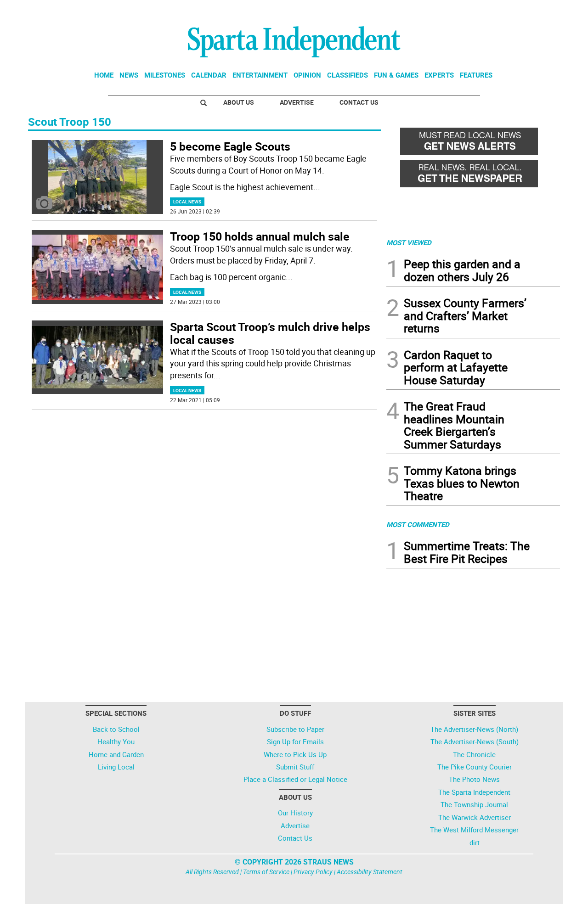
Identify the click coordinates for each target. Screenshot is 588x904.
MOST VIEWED (408, 242)
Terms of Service (266, 871)
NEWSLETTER (486, 10)
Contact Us (359, 102)
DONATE (537, 10)
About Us (238, 102)
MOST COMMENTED (417, 524)
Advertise (297, 102)
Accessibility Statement (369, 871)
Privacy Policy (313, 871)
